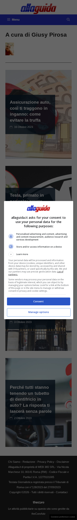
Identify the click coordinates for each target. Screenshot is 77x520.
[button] (38, 254)
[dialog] (38, 260)
